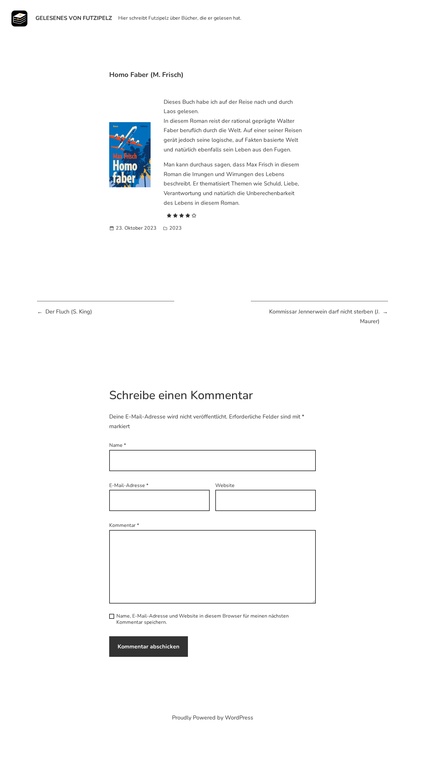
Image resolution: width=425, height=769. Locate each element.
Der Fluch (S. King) (68, 311)
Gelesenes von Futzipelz (73, 18)
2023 (175, 228)
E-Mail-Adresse (128, 485)
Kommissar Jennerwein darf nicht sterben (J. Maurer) (324, 316)
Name (117, 445)
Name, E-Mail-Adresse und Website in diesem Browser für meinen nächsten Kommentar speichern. (202, 619)
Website (225, 485)
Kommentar (124, 525)
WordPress (239, 717)
